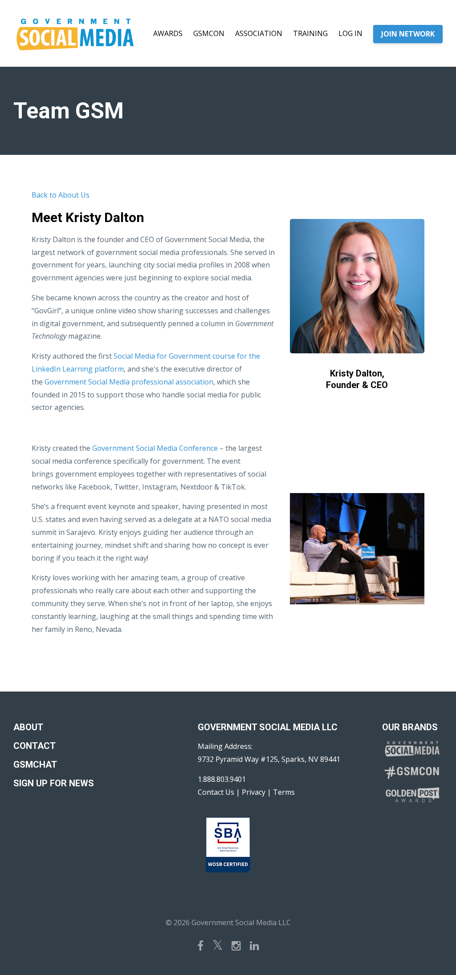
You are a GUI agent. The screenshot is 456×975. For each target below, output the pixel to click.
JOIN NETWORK (408, 34)
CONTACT (34, 745)
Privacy (253, 792)
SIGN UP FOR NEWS (53, 783)
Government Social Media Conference (155, 448)
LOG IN (350, 33)
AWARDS (168, 33)
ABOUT (28, 727)
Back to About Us (61, 195)
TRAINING (310, 33)
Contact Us (216, 792)
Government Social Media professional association (129, 382)
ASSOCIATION (258, 33)
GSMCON (208, 33)
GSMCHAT (35, 764)
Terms (284, 792)
